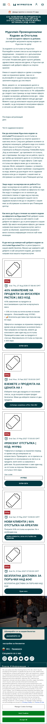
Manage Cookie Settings (23, 707)
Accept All (23, 720)
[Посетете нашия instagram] (4, 658)
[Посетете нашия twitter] (26, 658)
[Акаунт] (37, 4)
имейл (5, 224)
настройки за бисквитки (14, 643)
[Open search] (9, 4)
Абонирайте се (13, 636)
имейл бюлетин (14, 248)
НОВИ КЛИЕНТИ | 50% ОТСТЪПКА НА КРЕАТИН (21, 537)
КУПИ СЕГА (23, 346)
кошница (26, 150)
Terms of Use (39, 702)
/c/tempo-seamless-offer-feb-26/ (23, 405)
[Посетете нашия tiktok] (15, 658)
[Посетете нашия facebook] (10, 658)
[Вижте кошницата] (42, 4)
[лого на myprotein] (22, 4)
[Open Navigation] (4, 4)
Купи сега (23, 591)
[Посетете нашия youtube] (21, 658)
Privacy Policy (27, 702)
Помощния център (35, 177)
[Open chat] (32, 658)
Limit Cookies (23, 713)
